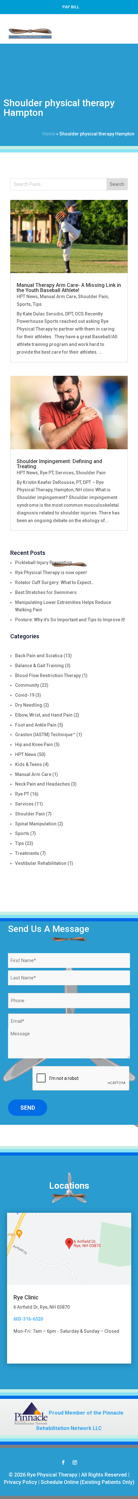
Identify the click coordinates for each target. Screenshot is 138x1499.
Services (64, 472)
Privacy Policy (20, 1482)
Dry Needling (28, 705)
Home (48, 133)
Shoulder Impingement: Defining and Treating (59, 464)
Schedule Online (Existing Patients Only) (87, 1482)
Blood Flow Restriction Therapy (48, 675)
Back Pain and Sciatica (39, 655)
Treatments (27, 853)
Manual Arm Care (58, 296)
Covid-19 (24, 695)
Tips (37, 304)
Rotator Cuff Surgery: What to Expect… (54, 582)
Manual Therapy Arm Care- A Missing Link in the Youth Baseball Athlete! (69, 287)
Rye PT (46, 472)
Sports (24, 304)
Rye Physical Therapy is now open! (51, 572)
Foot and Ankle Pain (35, 725)
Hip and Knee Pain (34, 744)
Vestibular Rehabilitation (40, 863)
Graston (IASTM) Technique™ (45, 734)
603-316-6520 (28, 1319)
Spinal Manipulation (35, 823)
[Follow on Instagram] (74, 1462)
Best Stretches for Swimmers (46, 592)
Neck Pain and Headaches (42, 784)
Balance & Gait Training (39, 665)
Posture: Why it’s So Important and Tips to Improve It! (70, 619)
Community (27, 685)
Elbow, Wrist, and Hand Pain (44, 715)
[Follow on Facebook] (63, 1462)
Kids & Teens (28, 764)
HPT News (27, 296)
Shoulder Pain (93, 296)
